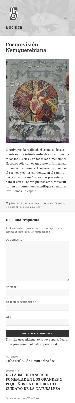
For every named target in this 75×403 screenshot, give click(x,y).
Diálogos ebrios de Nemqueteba (23, 206)
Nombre (12, 287)
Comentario (15, 239)
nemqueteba (35, 203)
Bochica (14, 27)
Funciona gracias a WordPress (22, 398)
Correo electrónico (21, 302)
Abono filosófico (55, 203)
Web (8, 317)
